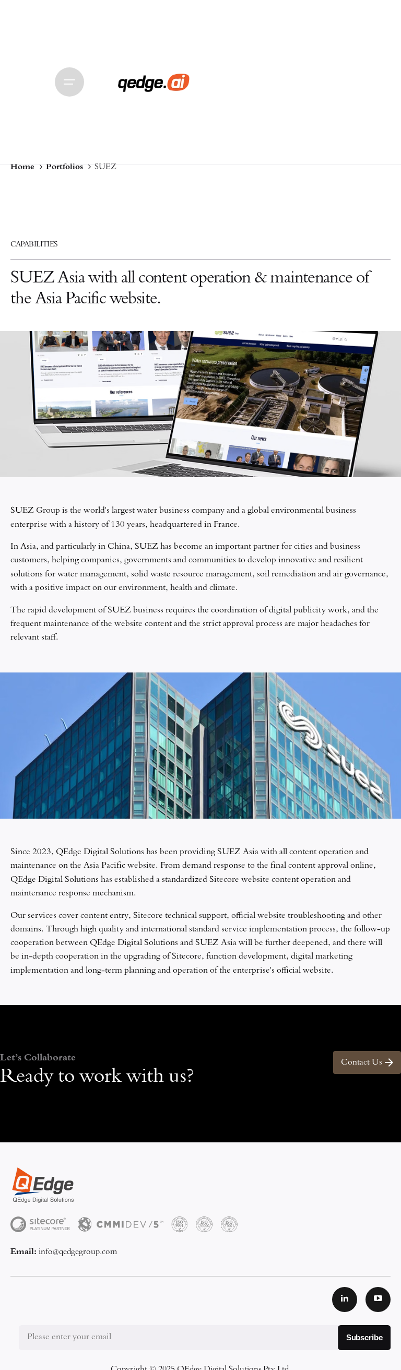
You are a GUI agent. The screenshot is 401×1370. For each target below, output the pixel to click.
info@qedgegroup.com (78, 1252)
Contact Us (361, 1062)
